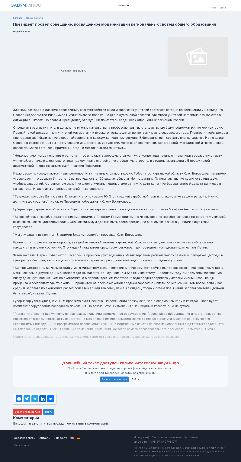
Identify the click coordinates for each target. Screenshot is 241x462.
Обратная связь (24, 437)
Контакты (44, 437)
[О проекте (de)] (78, 438)
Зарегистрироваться (114, 379)
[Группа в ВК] (40, 445)
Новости (123, 5)
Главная (17, 18)
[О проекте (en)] (72, 438)
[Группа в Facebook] (48, 445)
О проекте (60, 437)
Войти (135, 379)
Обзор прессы (34, 18)
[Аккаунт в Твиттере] (56, 445)
